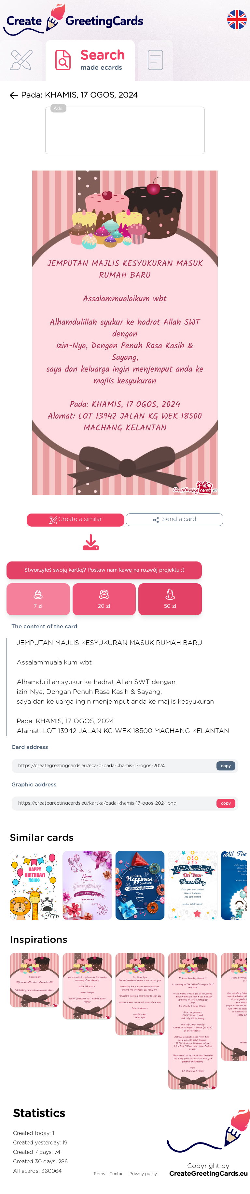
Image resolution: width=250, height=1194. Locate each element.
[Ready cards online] (155, 60)
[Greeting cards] (21, 60)
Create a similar (80, 519)
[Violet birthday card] (88, 886)
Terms (99, 1174)
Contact (117, 1174)
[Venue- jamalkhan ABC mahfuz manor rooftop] (88, 987)
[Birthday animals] (36, 886)
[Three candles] (194, 886)
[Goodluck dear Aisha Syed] (141, 995)
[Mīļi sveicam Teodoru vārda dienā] (36, 980)
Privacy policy (143, 1174)
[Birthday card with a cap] (141, 886)
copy (226, 766)
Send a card (179, 519)
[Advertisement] (125, 131)
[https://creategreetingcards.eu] (113, 20)
